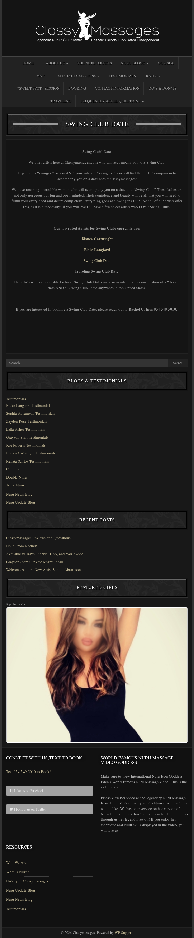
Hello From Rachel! (21, 545)
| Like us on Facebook (27, 790)
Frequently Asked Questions (110, 100)
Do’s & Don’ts (162, 88)
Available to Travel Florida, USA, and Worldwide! (45, 553)
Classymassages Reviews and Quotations (38, 537)
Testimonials (122, 75)
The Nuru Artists (94, 62)
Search (178, 362)
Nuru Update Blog (20, 502)
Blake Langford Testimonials (28, 405)
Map (40, 75)
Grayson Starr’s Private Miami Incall (34, 561)
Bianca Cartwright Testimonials (30, 452)
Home (28, 62)
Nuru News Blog (19, 494)
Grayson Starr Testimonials (27, 437)
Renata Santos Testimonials (27, 461)
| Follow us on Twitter (29, 809)
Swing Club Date (97, 260)
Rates (152, 75)
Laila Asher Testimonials (25, 429)
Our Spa (166, 62)
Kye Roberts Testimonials (26, 445)
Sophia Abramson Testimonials (30, 413)
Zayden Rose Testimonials (26, 421)
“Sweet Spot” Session (38, 88)
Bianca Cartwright (97, 239)
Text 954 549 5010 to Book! (28, 771)
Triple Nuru (15, 484)
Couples (12, 468)
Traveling (60, 100)
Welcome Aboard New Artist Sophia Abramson (43, 569)
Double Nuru (16, 477)
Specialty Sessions (77, 75)
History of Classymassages (27, 881)
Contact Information (117, 88)
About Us (56, 62)
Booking (77, 88)
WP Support (123, 932)
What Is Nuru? (17, 871)
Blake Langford (97, 249)
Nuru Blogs (133, 62)
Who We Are (16, 862)
